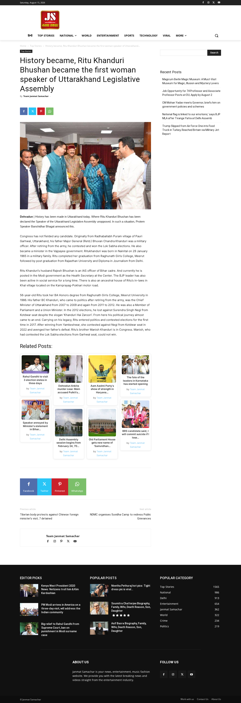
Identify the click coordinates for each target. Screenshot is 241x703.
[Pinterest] (41, 111)
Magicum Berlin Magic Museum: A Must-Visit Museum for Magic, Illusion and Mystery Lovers (190, 81)
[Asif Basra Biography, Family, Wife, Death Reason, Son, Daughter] (99, 628)
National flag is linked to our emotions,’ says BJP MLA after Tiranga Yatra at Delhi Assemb (191, 116)
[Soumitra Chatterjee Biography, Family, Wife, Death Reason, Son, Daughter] (99, 608)
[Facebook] (203, 3)
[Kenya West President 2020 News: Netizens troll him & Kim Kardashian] (29, 590)
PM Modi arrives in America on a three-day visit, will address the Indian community (60, 608)
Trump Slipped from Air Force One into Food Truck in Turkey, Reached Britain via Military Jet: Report (191, 129)
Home (23, 45)
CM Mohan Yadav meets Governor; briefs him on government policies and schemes (191, 104)
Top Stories (36, 45)
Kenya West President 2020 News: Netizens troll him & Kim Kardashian (60, 589)
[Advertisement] (150, 19)
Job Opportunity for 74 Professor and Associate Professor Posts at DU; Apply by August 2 (191, 92)
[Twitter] (213, 3)
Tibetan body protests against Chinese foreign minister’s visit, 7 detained (49, 516)
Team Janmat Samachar (36, 96)
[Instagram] (208, 3)
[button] (216, 35)
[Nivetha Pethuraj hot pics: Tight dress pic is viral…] (99, 590)
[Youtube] (219, 3)
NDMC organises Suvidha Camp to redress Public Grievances (120, 516)
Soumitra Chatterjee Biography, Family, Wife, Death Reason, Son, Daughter (131, 607)
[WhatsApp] (49, 111)
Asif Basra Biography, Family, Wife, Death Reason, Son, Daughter (128, 627)
